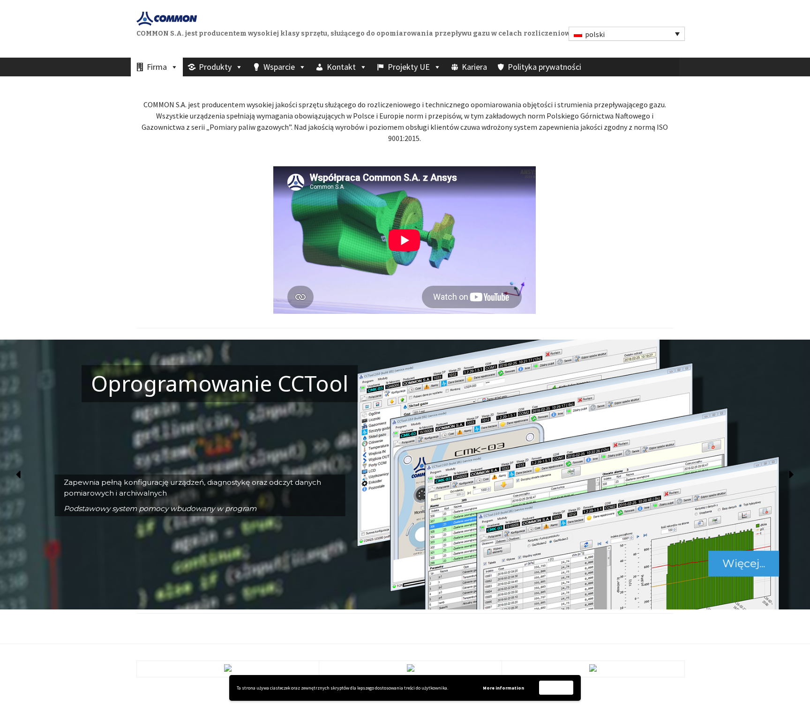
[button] (18, 474)
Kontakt (341, 66)
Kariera (474, 66)
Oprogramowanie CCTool (219, 384)
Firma (157, 66)
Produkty (215, 66)
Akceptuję (556, 687)
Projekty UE (409, 66)
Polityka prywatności (544, 66)
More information (503, 688)
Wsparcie (279, 66)
